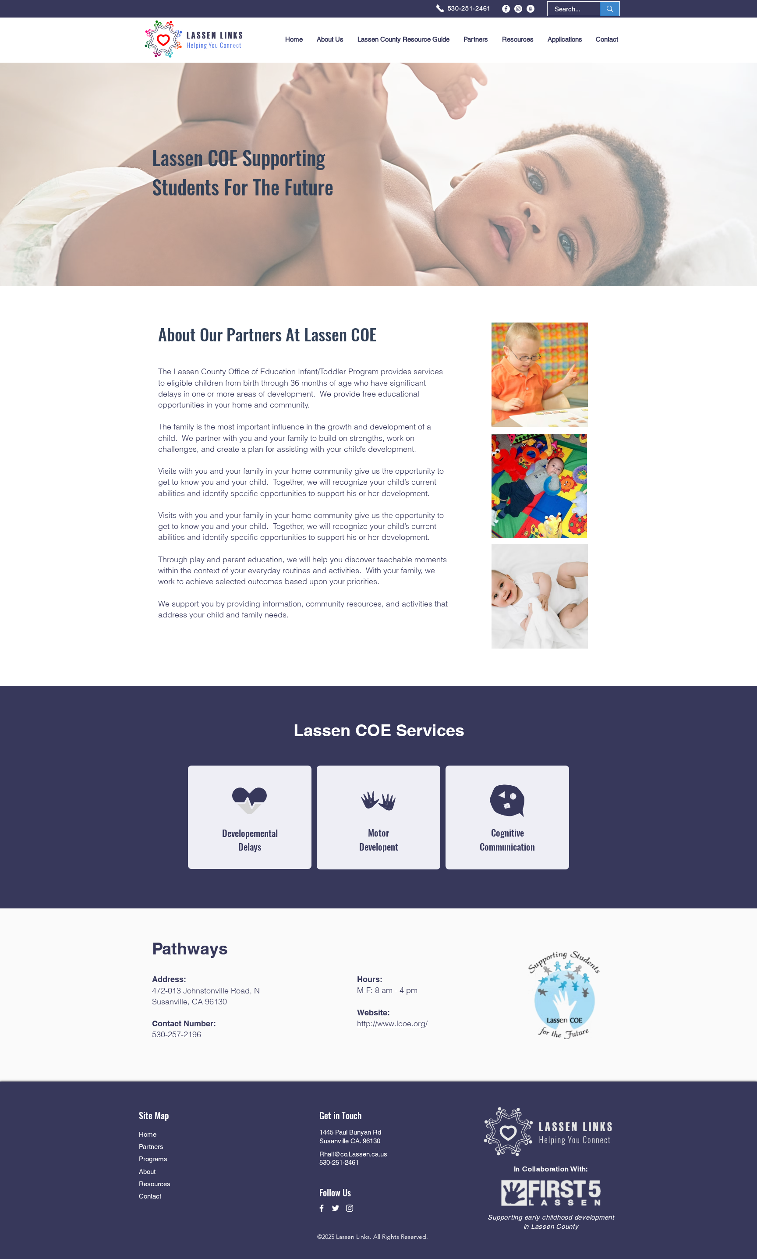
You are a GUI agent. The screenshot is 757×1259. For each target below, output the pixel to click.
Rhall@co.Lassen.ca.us (353, 1154)
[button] (565, 39)
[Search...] (609, 9)
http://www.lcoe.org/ (392, 1023)
